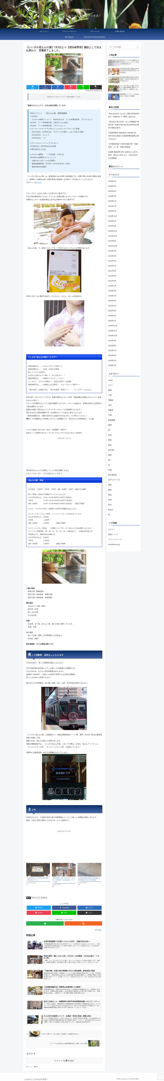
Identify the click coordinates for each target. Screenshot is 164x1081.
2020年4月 (112, 306)
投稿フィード (113, 534)
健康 (110, 390)
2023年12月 (112, 231)
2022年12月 (112, 246)
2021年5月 (112, 276)
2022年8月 (112, 256)
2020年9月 (112, 291)
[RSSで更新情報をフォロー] (83, 923)
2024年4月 (112, 226)
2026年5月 (112, 186)
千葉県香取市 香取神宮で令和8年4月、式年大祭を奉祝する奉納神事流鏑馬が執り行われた (123, 136)
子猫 (110, 415)
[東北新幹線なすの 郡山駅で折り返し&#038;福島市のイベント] (38, 870)
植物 (110, 440)
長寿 (110, 500)
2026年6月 (112, 181)
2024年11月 (112, 216)
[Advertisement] (64, 453)
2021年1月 (112, 286)
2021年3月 (112, 281)
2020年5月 (112, 301)
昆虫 (110, 435)
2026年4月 (112, 191)
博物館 (110, 400)
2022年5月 (112, 261)
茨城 (110, 470)
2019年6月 (112, 355)
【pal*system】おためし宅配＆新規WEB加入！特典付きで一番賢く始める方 (123, 115)
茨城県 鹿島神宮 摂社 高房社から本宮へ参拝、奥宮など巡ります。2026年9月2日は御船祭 (123, 155)
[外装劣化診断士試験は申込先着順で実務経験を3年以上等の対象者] (89, 870)
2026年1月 (112, 201)
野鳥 (110, 495)
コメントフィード (115, 539)
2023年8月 (112, 241)
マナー (110, 385)
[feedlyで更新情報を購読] (45, 923)
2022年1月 (112, 266)
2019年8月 (112, 346)
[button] (138, 47)
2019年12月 (112, 326)
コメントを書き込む (64, 1060)
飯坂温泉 (45, 897)
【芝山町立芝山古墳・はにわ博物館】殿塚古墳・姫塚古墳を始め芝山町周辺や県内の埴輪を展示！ (123, 125)
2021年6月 (112, 271)
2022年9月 (112, 251)
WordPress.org (114, 544)
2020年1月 (112, 321)
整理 (110, 425)
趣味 (110, 490)
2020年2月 (112, 316)
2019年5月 (112, 360)
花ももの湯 (37, 897)
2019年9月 (112, 340)
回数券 (110, 410)
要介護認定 (112, 475)
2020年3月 (112, 311)
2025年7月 (112, 206)
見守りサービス (114, 480)
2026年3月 (112, 196)
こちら (39, 182)
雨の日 (110, 510)
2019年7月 (112, 350)
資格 (110, 485)
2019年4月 (112, 365)
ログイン (111, 529)
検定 (110, 445)
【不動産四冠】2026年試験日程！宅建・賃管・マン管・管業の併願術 (123, 145)
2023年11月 (112, 236)
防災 (110, 505)
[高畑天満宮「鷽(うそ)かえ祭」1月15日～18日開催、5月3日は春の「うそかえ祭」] (64, 870)
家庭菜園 (111, 420)
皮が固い (111, 450)
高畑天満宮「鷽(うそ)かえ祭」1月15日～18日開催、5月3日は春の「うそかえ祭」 (64, 880)
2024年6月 (112, 221)
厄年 (110, 405)
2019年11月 (112, 331)
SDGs (110, 380)
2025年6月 (112, 211)
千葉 (110, 395)
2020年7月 (112, 296)
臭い (110, 460)
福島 (29, 897)
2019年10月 (112, 336)
